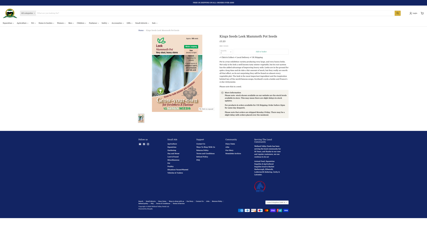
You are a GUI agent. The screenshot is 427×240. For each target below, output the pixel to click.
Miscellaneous (173, 160)
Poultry (170, 166)
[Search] (398, 13)
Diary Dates (230, 144)
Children (81, 23)
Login (415, 13)
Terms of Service (179, 203)
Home (141, 30)
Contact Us (200, 144)
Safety (104, 23)
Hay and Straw (173, 154)
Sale (154, 23)
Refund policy (143, 203)
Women (60, 23)
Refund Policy (202, 157)
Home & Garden (46, 23)
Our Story (229, 150)
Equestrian (8, 23)
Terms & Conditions (163, 203)
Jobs (227, 147)
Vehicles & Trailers (175, 173)
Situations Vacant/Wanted (177, 170)
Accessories (117, 23)
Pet (32, 23)
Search (140, 201)
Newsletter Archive (233, 154)
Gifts (129, 23)
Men (70, 23)
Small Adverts (141, 23)
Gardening (171, 150)
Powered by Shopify (145, 209)
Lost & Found (173, 157)
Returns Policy (202, 150)
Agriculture (22, 23)
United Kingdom (276, 202)
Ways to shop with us (176, 201)
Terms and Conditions (205, 154)
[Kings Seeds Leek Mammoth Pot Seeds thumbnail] (141, 118)
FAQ (198, 160)
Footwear (93, 23)
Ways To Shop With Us (205, 147)
